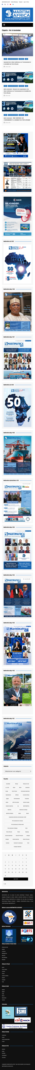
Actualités (8, 784)
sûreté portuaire (26, 839)
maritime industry (9, 813)
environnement (17, 798)
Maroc (19, 813)
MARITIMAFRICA (26, 806)
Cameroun (27, 787)
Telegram (20, 2)
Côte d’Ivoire (4, 969)
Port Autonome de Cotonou (17, 821)
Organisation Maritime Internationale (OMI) (17, 817)
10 (5, 865)
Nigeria (3, 977)
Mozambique (4, 957)
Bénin (14, 787)
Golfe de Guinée (15, 802)
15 (22, 865)
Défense (17, 795)
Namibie (3, 959)
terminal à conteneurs (18, 843)
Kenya (3, 1051)
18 (8, 869)
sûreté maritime (16, 839)
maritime (9, 809)
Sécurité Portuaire (19, 835)
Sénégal (28, 835)
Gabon (7, 802)
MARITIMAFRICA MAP (6, 2)
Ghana (3, 973)
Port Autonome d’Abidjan (12, 828)
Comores (4, 951)
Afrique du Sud (26, 784)
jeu (18, 806)
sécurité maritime (8, 835)
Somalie (3, 1053)
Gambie (3, 971)
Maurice (3, 955)
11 (8, 865)
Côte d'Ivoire (14, 791)
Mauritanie (4, 998)
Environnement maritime (13, 59)
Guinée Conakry (26, 802)
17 (5, 869)
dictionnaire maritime (25, 791)
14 (19, 865)
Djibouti (3, 1049)
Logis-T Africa (26, 2)
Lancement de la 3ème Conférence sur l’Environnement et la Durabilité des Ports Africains (17, 63)
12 (12, 865)
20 (15, 869)
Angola (3, 949)
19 (12, 869)
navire (27, 813)
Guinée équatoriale (6, 1039)
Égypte (3, 991)
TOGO (28, 843)
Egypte (7, 798)
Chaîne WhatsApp (14, 2)
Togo (3, 982)
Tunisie (3, 1000)
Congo (5, 59)
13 (15, 865)
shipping (27, 832)
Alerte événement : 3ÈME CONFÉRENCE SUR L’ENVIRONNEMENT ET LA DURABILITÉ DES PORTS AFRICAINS (17, 119)
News (26, 59)
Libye (3, 994)
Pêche (18, 832)
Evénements (21, 59)
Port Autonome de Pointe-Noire (17, 824)
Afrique (16, 784)
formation (27, 798)
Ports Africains (9, 832)
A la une (7, 787)
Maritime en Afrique (23, 809)
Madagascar (4, 953)
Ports (26, 828)
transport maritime (17, 846)
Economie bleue (26, 795)
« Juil (5, 884)
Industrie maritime (9, 806)
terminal (7, 843)
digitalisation (8, 795)
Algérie (3, 989)
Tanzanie (4, 1057)
